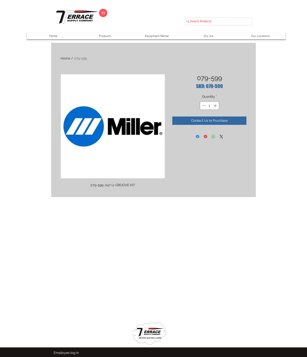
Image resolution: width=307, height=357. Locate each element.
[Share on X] (221, 136)
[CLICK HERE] (103, 13)
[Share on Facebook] (197, 136)
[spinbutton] (209, 106)
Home (65, 58)
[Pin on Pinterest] (205, 136)
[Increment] (215, 106)
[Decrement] (203, 106)
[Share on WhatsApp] (213, 136)
